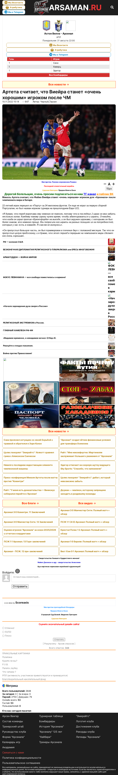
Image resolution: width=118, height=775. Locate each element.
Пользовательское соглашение (21, 762)
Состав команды (12, 721)
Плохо (8, 635)
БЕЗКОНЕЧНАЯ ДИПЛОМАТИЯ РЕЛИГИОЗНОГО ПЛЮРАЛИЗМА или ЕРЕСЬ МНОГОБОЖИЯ (48, 249)
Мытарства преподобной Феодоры (59, 607)
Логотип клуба (85, 721)
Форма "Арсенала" (13, 736)
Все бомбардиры (58, 75)
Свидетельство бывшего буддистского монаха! (59, 558)
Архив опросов (66, 643)
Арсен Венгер (10, 716)
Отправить (20, 586)
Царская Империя (50, 190)
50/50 (8, 632)
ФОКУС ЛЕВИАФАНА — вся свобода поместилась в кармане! (34, 277)
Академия (8, 747)
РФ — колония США (13, 242)
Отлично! (9, 628)
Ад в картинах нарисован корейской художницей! (59, 567)
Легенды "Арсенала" (88, 736)
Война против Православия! (17, 353)
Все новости (57, 84)
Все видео (85, 503)
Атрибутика (16, 7)
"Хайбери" (45, 736)
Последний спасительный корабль (59, 186)
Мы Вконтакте (15, 2)
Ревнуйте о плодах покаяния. (18, 345)
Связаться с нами (13, 752)
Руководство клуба (14, 731)
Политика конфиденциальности (21, 757)
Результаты (50, 643)
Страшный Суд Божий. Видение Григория (59, 615)
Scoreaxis (22, 602)
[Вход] (17, 571)
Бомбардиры (47, 721)
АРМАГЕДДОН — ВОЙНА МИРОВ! (20, 257)
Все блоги (29, 503)
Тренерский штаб (13, 726)
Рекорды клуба (85, 731)
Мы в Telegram (15, 12)
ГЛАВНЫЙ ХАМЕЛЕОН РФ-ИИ (18, 330)
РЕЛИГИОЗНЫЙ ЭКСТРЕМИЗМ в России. (23, 322)
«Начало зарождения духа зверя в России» (25, 306)
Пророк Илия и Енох (67, 190)
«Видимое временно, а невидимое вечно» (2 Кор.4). (29, 338)
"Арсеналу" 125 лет (50, 731)
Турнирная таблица (51, 716)
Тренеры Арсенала (50, 742)
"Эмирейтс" (83, 716)
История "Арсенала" (51, 726)
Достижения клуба (87, 726)
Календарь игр (11, 742)
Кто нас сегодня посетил (16, 710)
